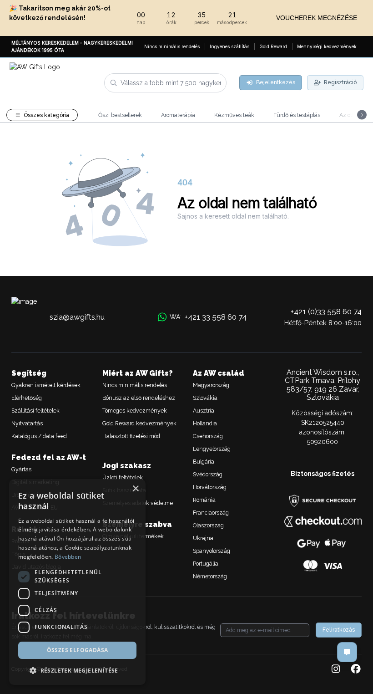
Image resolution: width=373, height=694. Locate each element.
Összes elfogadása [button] (77, 650)
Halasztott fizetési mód (131, 436)
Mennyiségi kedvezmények (327, 46)
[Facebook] (356, 669)
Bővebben (68, 557)
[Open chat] (347, 652)
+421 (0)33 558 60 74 (326, 311)
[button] (77, 670)
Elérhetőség (26, 397)
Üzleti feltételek (122, 477)
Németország (210, 576)
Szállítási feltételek (35, 410)
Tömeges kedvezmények (134, 410)
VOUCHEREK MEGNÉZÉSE (316, 17)
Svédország (207, 474)
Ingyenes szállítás (229, 46)
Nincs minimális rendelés (172, 46)
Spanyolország (211, 550)
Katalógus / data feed (39, 436)
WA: (208, 316)
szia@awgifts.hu (77, 316)
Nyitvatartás (27, 423)
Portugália (205, 563)
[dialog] (77, 582)
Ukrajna (203, 538)
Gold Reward (273, 46)
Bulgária (203, 461)
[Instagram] (336, 669)
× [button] (135, 488)
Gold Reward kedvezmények (139, 423)
